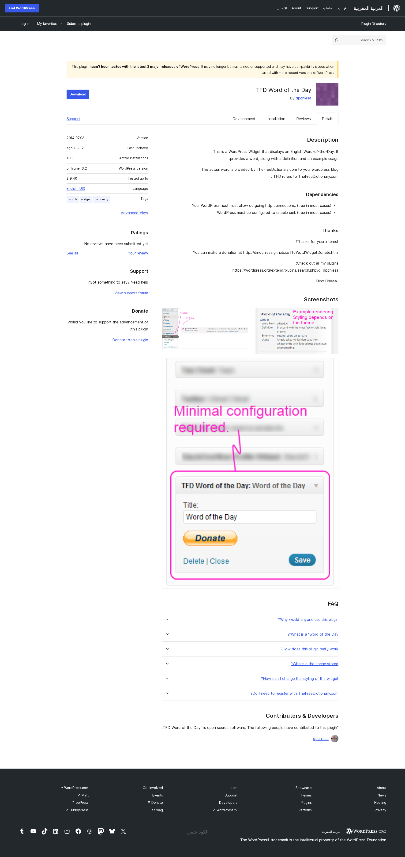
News (382, 795)
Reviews (303, 118)
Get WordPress (22, 8)
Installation (275, 118)
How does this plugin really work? (309, 649)
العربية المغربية (331, 832)
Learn (233, 788)
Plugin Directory (373, 24)
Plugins (306, 802)
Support (73, 118)
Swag (156, 810)
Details (328, 118)
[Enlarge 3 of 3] (332, 364)
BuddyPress (77, 810)
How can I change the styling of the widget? (299, 678)
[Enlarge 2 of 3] (242, 314)
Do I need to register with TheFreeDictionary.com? (294, 693)
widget (86, 199)
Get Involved (153, 788)
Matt (83, 795)
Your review (138, 253)
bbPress (80, 802)
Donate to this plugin (130, 339)
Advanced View (134, 212)
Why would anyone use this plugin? (308, 619)
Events (157, 795)
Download (78, 94)
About (381, 788)
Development (243, 118)
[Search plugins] (336, 40)
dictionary (101, 199)
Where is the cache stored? (314, 664)
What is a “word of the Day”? (313, 634)
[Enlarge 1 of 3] (332, 314)
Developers (228, 802)
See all (72, 253)
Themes (305, 795)
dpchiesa (303, 98)
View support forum (131, 293)
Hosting (380, 802)
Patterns (305, 810)
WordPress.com (74, 788)
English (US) (76, 188)
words (72, 199)
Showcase (304, 788)
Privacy (380, 810)
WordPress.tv (225, 810)
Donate (155, 802)
